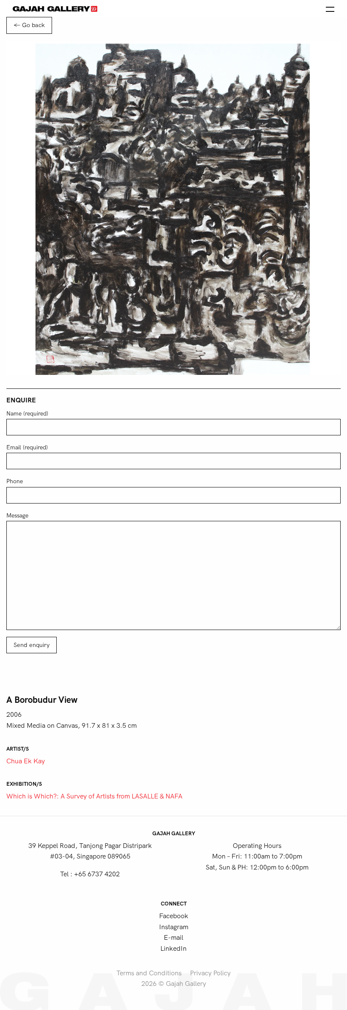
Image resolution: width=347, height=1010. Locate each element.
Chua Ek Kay (25, 761)
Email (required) (27, 447)
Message (17, 515)
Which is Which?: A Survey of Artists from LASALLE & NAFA (94, 796)
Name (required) (27, 413)
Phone (14, 481)
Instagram (173, 927)
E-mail (173, 937)
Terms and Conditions (149, 973)
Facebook (173, 916)
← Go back (29, 25)
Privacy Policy (210, 973)
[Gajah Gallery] (55, 8)
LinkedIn (173, 948)
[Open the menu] (330, 8)
